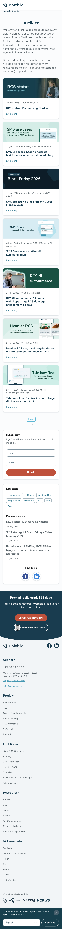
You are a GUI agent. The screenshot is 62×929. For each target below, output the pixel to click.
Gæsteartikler (44, 495)
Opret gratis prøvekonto (31, 617)
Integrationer (14, 500)
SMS (48, 500)
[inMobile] (8, 11)
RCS (39, 500)
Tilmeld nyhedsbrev (12, 826)
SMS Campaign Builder (14, 831)
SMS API (7, 734)
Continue (50, 922)
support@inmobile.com (14, 680)
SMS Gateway (10, 702)
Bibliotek (7, 815)
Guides (6, 810)
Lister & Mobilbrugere (13, 751)
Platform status (10, 879)
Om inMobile (9, 848)
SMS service (9, 729)
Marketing (29, 500)
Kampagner (8, 756)
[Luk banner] (56, 912)
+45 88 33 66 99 (13, 667)
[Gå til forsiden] (13, 5)
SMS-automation (11, 761)
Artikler (6, 799)
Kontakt (7, 869)
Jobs (5, 864)
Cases (6, 804)
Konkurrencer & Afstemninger (17, 777)
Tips (10, 506)
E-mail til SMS (10, 767)
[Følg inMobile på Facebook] (49, 645)
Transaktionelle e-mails (14, 713)
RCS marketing (10, 723)
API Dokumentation (12, 820)
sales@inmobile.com (13, 685)
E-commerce (14, 495)
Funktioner (29, 495)
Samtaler (7, 772)
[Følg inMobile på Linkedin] (56, 645)
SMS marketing (10, 718)
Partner (6, 874)
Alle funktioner (10, 782)
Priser (6, 858)
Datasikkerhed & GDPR (14, 853)
